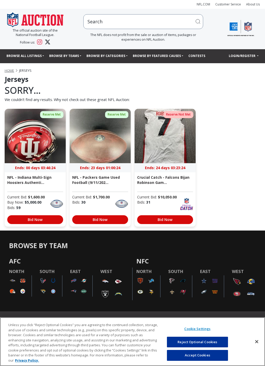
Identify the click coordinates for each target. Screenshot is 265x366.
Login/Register (242, 56)
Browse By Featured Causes (157, 56)
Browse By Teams (64, 56)
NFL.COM (203, 4)
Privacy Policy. (27, 360)
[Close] (256, 341)
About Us (253, 4)
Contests (196, 56)
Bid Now (35, 219)
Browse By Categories (105, 56)
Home (9, 70)
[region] (132, 341)
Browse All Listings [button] (24, 56)
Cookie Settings (197, 328)
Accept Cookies (197, 355)
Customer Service (228, 4)
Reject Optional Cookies (197, 342)
